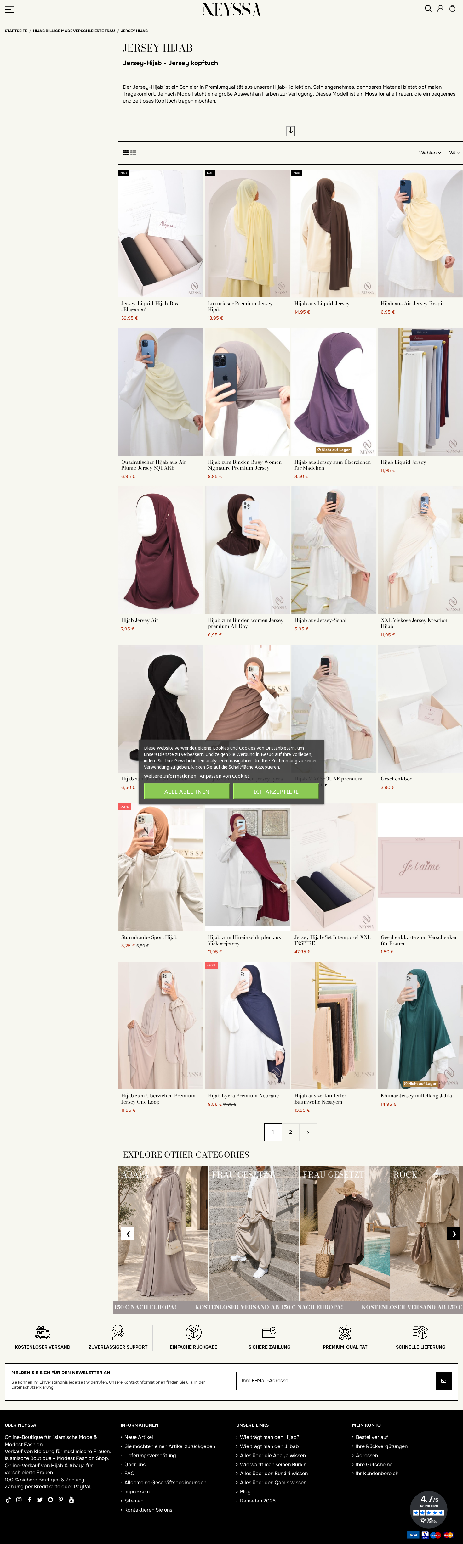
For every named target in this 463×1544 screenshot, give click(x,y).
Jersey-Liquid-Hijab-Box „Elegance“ (150, 306)
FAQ (129, 1473)
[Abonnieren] (443, 1381)
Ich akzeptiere (276, 791)
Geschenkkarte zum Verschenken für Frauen (419, 940)
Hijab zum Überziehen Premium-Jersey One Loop (159, 1098)
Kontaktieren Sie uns (148, 1510)
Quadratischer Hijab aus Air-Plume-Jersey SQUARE (154, 465)
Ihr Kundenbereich (377, 1473)
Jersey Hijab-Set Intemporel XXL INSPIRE (332, 940)
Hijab (157, 87)
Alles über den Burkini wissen (274, 1473)
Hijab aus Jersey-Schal (320, 620)
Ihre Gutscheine (374, 1464)
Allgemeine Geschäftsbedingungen (165, 1482)
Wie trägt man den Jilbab (269, 1446)
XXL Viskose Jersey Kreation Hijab (414, 623)
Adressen (367, 1455)
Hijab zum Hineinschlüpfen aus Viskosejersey (244, 940)
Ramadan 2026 (258, 1500)
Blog (245, 1491)
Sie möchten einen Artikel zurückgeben (169, 1446)
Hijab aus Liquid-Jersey (322, 303)
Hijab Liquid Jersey (403, 462)
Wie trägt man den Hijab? (269, 1437)
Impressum (137, 1491)
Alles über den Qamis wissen (273, 1482)
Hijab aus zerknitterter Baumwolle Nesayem (320, 1098)
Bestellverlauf (372, 1437)
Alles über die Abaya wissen (273, 1455)
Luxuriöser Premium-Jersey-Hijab (241, 306)
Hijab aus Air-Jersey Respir (412, 303)
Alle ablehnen (186, 791)
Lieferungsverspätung (150, 1455)
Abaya (77, 1465)
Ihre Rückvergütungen (382, 1446)
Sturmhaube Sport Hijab (149, 937)
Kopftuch (166, 101)
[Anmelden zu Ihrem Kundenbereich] (440, 9)
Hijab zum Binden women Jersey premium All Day (245, 623)
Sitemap (134, 1500)
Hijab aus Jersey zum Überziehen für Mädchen (332, 465)
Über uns (135, 1464)
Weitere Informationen (170, 776)
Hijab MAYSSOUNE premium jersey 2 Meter (328, 781)
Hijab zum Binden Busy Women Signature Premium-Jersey (245, 465)
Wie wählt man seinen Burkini (274, 1464)
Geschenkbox (396, 778)
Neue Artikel (138, 1437)
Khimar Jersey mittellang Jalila (416, 1095)
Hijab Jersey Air (139, 620)
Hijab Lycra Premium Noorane (243, 1095)
